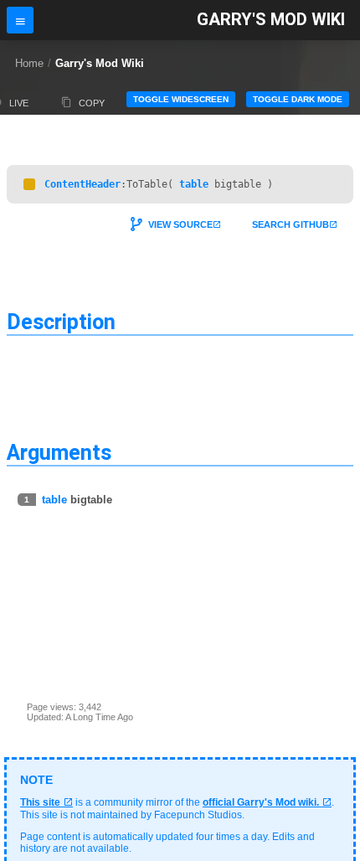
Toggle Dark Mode (297, 99)
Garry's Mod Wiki (271, 20)
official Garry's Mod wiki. (261, 802)
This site (40, 802)
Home (29, 63)
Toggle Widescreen (181, 99)
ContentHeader (82, 184)
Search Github (290, 224)
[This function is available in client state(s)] (29, 184)
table (193, 184)
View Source (180, 224)
